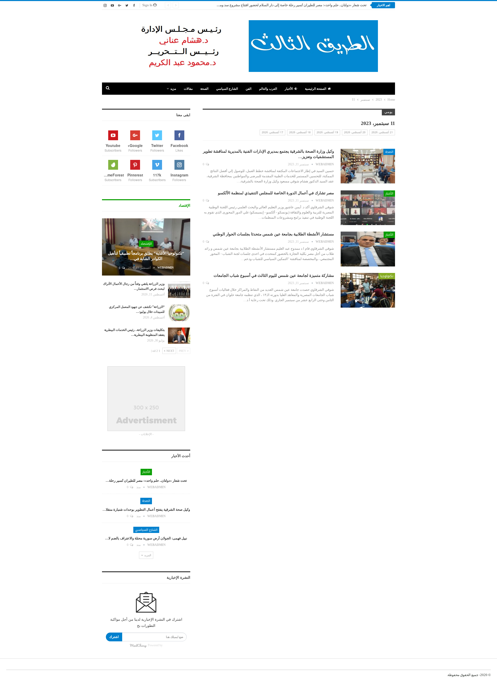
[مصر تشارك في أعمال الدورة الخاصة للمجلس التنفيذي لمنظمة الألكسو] (368, 207)
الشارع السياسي (227, 89)
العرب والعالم (268, 89)
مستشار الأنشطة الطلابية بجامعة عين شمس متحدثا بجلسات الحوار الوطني (273, 234)
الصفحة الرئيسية (315, 89)
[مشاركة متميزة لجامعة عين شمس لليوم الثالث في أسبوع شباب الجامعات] (368, 290)
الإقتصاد (146, 244)
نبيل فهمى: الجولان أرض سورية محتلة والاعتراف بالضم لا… (146, 538)
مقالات (188, 89)
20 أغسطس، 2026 (355, 132)
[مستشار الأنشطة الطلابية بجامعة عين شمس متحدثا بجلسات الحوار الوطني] (368, 249)
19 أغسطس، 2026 (327, 132)
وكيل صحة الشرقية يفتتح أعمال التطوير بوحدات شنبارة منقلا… (146, 509)
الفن (248, 89)
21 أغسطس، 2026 (382, 132)
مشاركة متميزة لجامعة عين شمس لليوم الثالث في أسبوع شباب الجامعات (274, 275)
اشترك (114, 637)
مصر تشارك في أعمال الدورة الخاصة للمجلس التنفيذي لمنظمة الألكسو (276, 193)
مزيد (173, 89)
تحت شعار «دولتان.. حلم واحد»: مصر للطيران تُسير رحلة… (146, 480)
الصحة (204, 89)
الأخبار (289, 89)
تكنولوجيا (386, 276)
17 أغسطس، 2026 (272, 132)
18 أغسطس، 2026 (300, 132)
